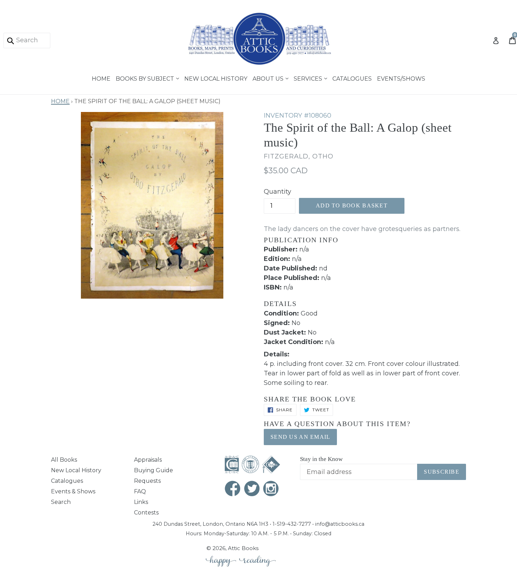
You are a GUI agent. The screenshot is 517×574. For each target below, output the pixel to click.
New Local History (215, 78)
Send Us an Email (300, 437)
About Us (269, 78)
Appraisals (148, 459)
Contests (146, 512)
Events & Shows (73, 491)
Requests (147, 481)
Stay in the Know (321, 459)
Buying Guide (153, 470)
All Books (64, 459)
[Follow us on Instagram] (271, 489)
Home (101, 78)
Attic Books (243, 548)
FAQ (140, 491)
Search (61, 502)
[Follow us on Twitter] (252, 489)
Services (309, 78)
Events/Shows (401, 78)
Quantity (277, 191)
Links (141, 502)
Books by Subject (145, 78)
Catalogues (352, 78)
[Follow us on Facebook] (233, 489)
